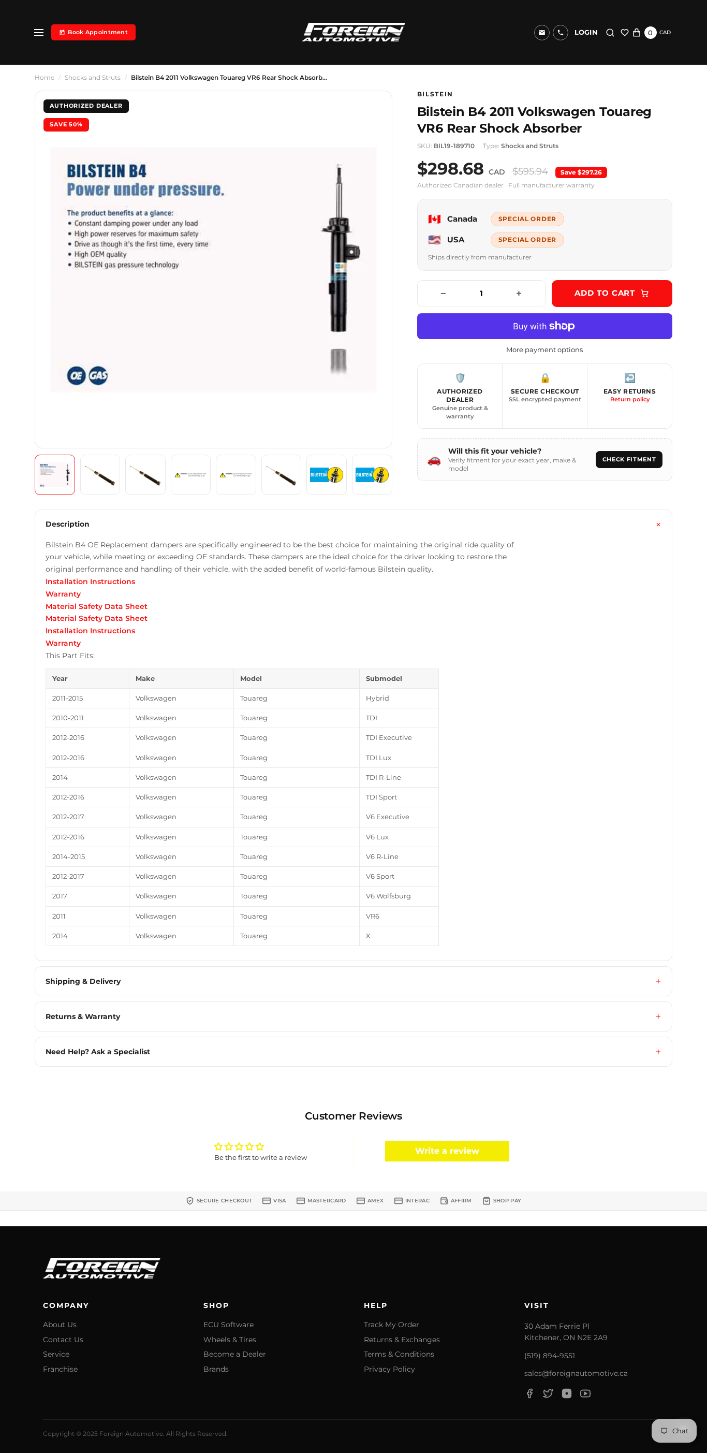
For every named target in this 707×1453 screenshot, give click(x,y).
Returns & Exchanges (402, 1339)
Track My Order (391, 1324)
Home (44, 77)
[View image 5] (236, 475)
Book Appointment (98, 32)
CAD (665, 32)
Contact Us (63, 1339)
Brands (216, 1369)
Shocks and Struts (93, 77)
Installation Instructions (90, 581)
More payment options (544, 350)
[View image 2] (100, 475)
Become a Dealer (234, 1354)
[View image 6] (281, 475)
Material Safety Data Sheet (97, 606)
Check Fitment (629, 459)
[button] (560, 32)
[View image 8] (372, 475)
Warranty (63, 594)
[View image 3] (145, 475)
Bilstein (435, 94)
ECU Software (228, 1324)
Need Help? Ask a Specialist (98, 1051)
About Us (60, 1324)
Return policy (630, 399)
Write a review (447, 1151)
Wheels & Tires (229, 1339)
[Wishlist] (624, 32)
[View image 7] (326, 475)
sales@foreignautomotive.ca (576, 1373)
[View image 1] (55, 475)
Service (56, 1354)
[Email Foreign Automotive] (542, 32)
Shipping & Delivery (83, 981)
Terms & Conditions (399, 1354)
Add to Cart (605, 293)
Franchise (60, 1369)
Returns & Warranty (83, 1016)
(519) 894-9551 (549, 1355)
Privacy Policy (389, 1369)
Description (68, 524)
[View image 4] (191, 475)
